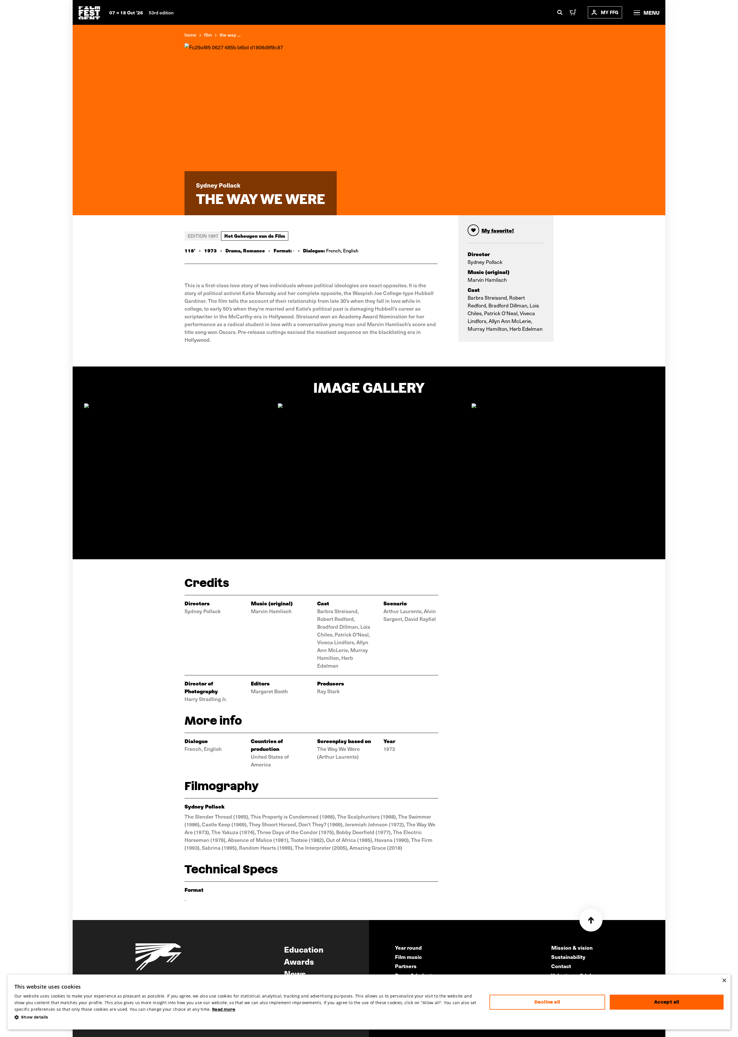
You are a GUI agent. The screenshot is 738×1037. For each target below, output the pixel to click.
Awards (299, 961)
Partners (406, 966)
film (208, 34)
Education (303, 949)
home (190, 34)
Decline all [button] (547, 1002)
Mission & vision (572, 947)
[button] (247, 1017)
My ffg (609, 12)
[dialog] (369, 1002)
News (295, 973)
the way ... (230, 34)
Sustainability (568, 956)
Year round (408, 947)
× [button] (724, 981)
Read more (224, 1009)
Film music (408, 956)
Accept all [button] (666, 1002)
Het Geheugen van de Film (254, 235)
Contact (561, 966)
